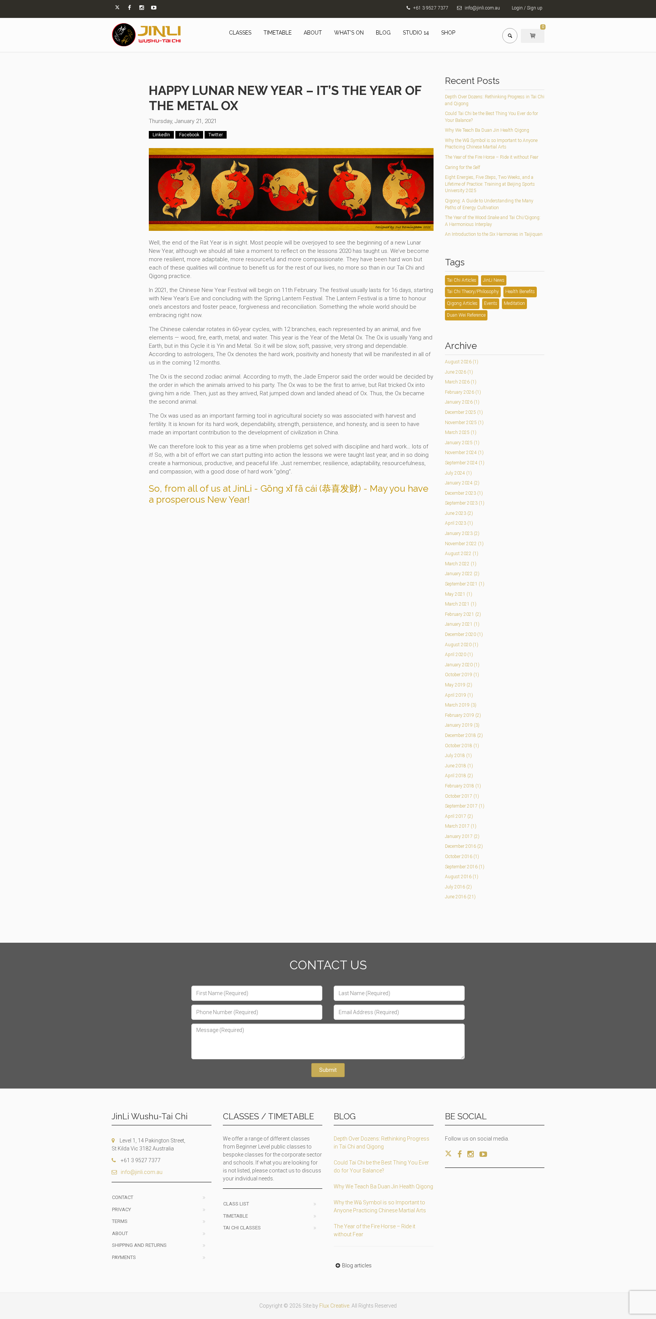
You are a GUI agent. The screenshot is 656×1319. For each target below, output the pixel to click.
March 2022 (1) (460, 563)
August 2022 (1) (461, 553)
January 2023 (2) (462, 533)
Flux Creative (334, 1306)
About (120, 1233)
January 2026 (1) (462, 402)
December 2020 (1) (464, 634)
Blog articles (357, 1265)
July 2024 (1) (458, 473)
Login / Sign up (527, 8)
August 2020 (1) (461, 644)
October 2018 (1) (462, 745)
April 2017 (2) (459, 816)
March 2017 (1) (460, 826)
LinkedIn (161, 134)
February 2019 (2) (463, 715)
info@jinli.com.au (482, 8)
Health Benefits (520, 291)
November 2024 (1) (464, 452)
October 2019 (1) (462, 674)
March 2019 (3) (460, 705)
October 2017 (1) (462, 796)
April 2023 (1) (459, 523)
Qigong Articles (462, 303)
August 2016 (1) (461, 876)
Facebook (189, 134)
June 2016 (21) (460, 896)
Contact (122, 1197)
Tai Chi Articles (461, 280)
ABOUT (313, 33)
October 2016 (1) (462, 856)
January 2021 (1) (462, 624)
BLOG (383, 33)
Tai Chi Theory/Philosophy (473, 291)
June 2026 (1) (459, 372)
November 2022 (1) (464, 543)
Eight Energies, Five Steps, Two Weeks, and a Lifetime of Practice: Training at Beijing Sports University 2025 (490, 184)
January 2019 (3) (462, 725)
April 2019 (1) (459, 695)
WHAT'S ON (349, 33)
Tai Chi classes (242, 1228)
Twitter (215, 134)
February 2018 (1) (463, 786)
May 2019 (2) (458, 685)
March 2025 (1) (460, 432)
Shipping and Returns (139, 1245)
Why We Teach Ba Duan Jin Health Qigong (487, 130)
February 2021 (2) (463, 614)
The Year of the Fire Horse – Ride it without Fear (491, 157)
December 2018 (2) (464, 735)
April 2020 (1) (459, 654)
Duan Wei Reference (466, 315)
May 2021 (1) (458, 594)
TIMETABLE (277, 33)
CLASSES (240, 33)
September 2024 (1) (464, 462)
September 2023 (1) (464, 503)
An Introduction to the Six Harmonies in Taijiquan (493, 234)
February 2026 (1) (463, 392)
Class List (236, 1204)
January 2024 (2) (462, 483)
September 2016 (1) (464, 866)
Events (490, 303)
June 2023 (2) (459, 513)
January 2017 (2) (462, 836)
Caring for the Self (462, 167)
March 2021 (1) (460, 604)
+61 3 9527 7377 (430, 8)
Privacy (121, 1209)
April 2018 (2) (459, 775)
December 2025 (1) (464, 412)
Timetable (235, 1216)
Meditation (514, 303)
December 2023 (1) (464, 493)
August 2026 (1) (461, 361)
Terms (120, 1221)
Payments (124, 1257)
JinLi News (494, 280)
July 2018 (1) (458, 755)
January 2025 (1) (462, 442)
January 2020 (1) (462, 664)
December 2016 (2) (464, 846)
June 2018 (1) (459, 765)
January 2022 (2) (462, 573)
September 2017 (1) (464, 806)
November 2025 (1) (464, 422)
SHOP (448, 33)
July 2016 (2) (458, 887)
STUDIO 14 (416, 33)
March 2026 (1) (460, 382)
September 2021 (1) (464, 584)
